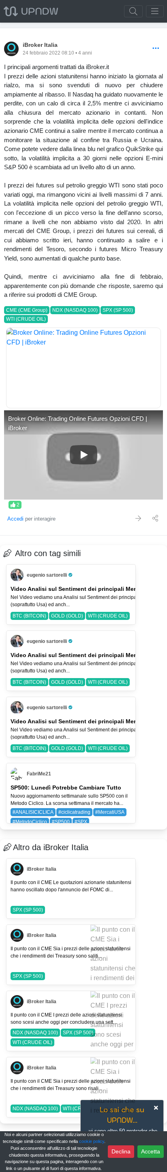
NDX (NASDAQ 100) (75, 310)
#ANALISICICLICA (33, 812)
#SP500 (61, 822)
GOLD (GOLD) (67, 616)
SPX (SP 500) (118, 310)
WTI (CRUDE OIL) (26, 319)
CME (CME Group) (26, 310)
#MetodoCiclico (30, 822)
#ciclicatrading (74, 812)
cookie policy (91, 1141)
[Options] (156, 49)
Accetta (150, 1151)
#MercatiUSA (109, 812)
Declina (121, 1151)
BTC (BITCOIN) (29, 616)
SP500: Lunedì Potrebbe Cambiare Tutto (66, 787)
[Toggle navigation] (155, 11)
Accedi (15, 519)
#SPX (81, 822)
